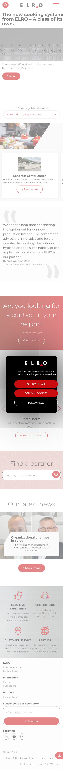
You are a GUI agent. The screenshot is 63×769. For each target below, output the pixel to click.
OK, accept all (36, 384)
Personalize (36, 402)
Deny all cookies (36, 393)
